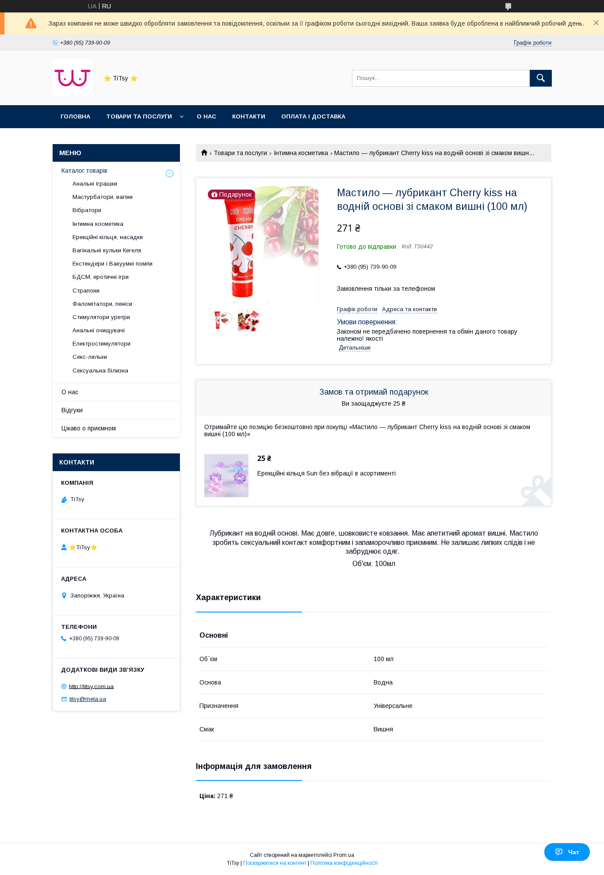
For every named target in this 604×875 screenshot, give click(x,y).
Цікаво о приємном (88, 428)
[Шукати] (541, 78)
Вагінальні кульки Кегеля (107, 250)
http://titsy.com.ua (91, 686)
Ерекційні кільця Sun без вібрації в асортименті (326, 473)
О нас (206, 116)
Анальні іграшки (95, 183)
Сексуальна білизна (100, 370)
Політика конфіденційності (344, 863)
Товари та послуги (139, 116)
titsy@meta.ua (87, 699)
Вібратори (87, 210)
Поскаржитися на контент (274, 863)
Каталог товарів (84, 170)
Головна (75, 116)
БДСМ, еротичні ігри (101, 277)
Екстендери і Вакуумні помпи (113, 263)
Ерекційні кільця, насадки (108, 237)
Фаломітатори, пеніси (102, 304)
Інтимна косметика (301, 152)
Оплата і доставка (313, 116)
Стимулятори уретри (101, 317)
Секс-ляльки (90, 357)
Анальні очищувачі (99, 330)
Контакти (248, 116)
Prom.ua (343, 855)
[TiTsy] (73, 93)
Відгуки (72, 410)
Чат (573, 852)
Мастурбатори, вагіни (103, 197)
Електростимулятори (101, 343)
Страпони (86, 290)
